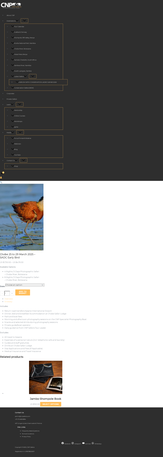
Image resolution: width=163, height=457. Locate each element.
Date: (2, 286)
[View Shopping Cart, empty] (2, 173)
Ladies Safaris (19, 76)
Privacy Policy (26, 436)
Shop (16, 166)
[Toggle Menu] (24, 20)
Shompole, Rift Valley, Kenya (24, 38)
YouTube (17, 155)
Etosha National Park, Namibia (25, 43)
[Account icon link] (1, 177)
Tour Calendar (19, 26)
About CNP (11, 15)
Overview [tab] (8, 299)
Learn (9, 104)
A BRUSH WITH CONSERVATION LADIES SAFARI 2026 (38, 82)
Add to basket (23, 292)
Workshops (18, 121)
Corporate (10, 93)
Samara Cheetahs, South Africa (25, 60)
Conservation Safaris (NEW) (24, 88)
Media (9, 132)
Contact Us (11, 160)
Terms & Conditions (28, 434)
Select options (50, 404)
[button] (17, 21)
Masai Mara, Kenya (20, 54)
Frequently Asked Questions (30, 431)
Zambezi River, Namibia (22, 65)
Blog (16, 149)
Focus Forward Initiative (22, 138)
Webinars (17, 144)
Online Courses (19, 116)
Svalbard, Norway (20, 32)
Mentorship (18, 110)
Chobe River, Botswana (22, 49)
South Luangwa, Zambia (22, 71)
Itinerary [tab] (8, 302)
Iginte (16, 127)
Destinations (11, 21)
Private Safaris (12, 99)
